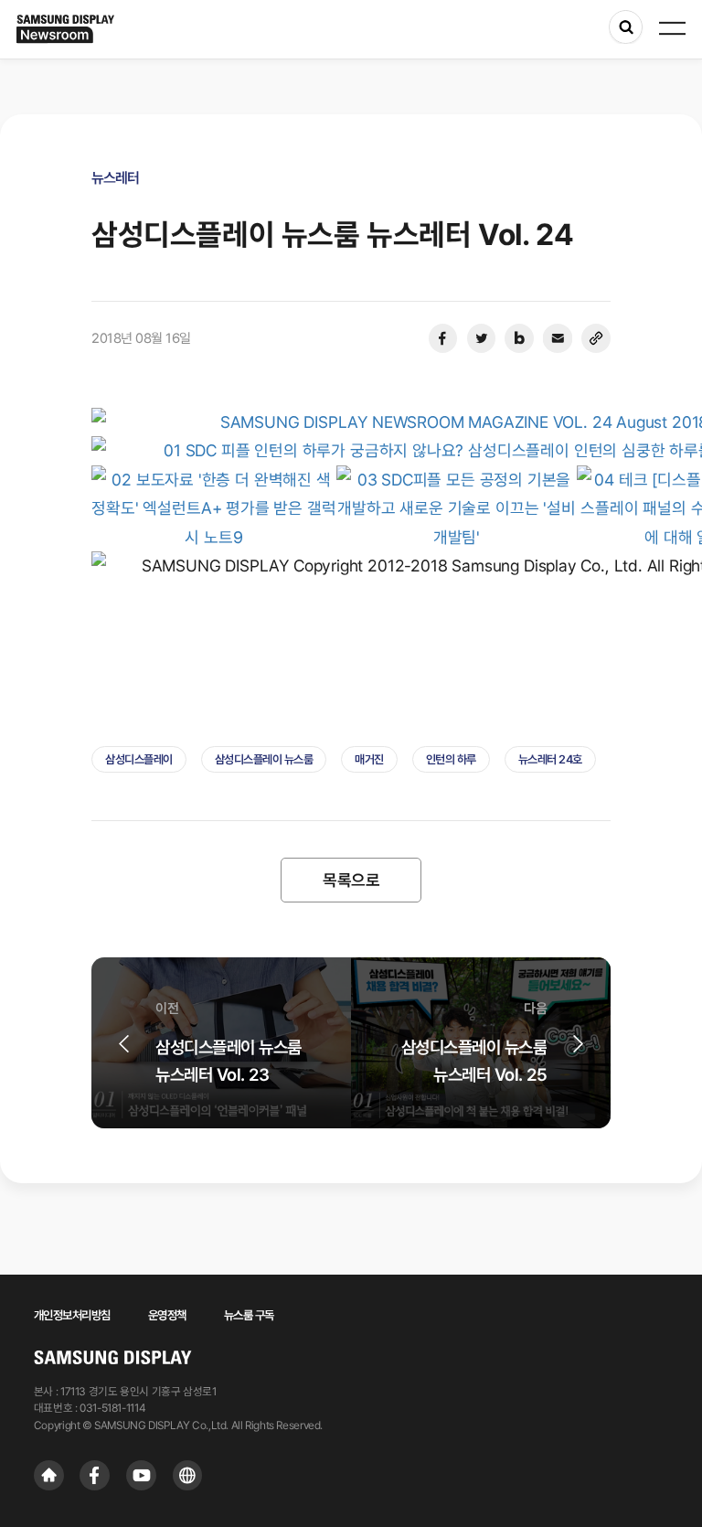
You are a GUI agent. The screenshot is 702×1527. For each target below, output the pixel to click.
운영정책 (167, 1315)
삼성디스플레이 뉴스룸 (264, 759)
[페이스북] (442, 338)
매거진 (369, 759)
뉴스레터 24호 (550, 759)
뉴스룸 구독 (249, 1315)
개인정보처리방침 (72, 1315)
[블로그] (519, 338)
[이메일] (557, 338)
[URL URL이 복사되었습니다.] (596, 338)
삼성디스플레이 (139, 759)
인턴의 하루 (451, 759)
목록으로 (351, 880)
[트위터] (480, 338)
